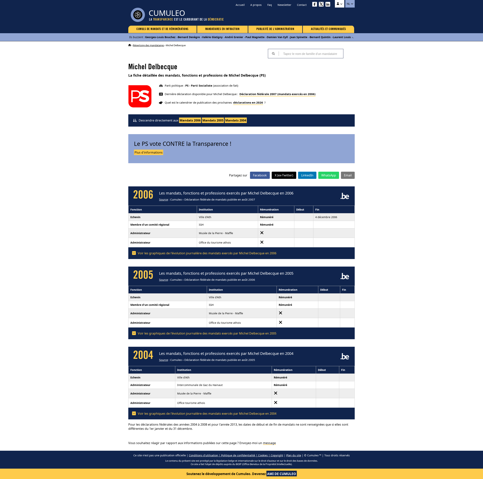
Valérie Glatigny (212, 37)
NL (349, 3)
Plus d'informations (149, 152)
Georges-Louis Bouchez (160, 37)
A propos (256, 5)
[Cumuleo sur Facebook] (315, 5)
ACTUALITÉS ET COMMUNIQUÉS (328, 29)
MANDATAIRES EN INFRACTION (222, 29)
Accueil (240, 5)
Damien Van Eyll (277, 37)
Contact (302, 5)
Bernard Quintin (320, 37)
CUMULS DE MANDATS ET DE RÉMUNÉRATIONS (162, 29)
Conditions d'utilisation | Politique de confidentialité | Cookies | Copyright (236, 455)
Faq (269, 5)
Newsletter (284, 5)
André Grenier (234, 37)
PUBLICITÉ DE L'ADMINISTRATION (275, 29)
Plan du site (293, 455)
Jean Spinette (298, 37)
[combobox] (311, 53)
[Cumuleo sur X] (322, 5)
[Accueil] (129, 45)
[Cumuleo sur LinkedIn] (328, 5)
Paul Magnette (255, 37)
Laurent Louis (342, 37)
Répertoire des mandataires (148, 45)
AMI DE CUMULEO (281, 474)
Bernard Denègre (189, 37)
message (269, 443)
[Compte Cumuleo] (339, 4)
